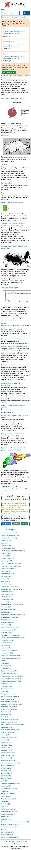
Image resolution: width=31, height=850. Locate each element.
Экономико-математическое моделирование (15, 822)
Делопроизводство (7, 591)
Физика (5, 791)
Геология (5, 581)
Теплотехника (6, 768)
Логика (4, 660)
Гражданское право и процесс (11, 589)
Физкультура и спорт (9, 793)
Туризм (4, 781)
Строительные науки (8, 752)
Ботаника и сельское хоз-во (11, 563)
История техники (7, 622)
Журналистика (7, 599)
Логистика (5, 663)
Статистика (5, 747)
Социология (6, 745)
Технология (6, 770)
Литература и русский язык (11, 658)
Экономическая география (10, 824)
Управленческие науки (9, 788)
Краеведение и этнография (10, 635)
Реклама (5, 735)
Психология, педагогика (10, 729)
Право (4, 717)
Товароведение (6, 773)
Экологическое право (8, 814)
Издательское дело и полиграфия (12, 604)
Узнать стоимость (8, 72)
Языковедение (7, 834)
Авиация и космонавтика (10, 533)
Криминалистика (7, 640)
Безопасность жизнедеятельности (13, 550)
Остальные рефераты (9, 709)
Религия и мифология (9, 737)
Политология (6, 714)
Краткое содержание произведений (13, 637)
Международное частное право (11, 678)
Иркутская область (7, 183)
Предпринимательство (9, 722)
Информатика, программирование (13, 614)
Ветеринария (6, 571)
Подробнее (6, 523)
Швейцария (5, 135)
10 (26, 489)
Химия (4, 806)
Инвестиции (6, 607)
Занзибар (4, 165)
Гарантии (16, 523)
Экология (5, 816)
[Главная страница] (15, 4)
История (5, 619)
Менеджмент (6, 683)
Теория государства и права (10, 763)
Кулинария (5, 648)
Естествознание (7, 596)
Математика (6, 668)
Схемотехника (6, 758)
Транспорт (6, 775)
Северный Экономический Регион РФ (13, 98)
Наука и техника (7, 699)
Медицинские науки (8, 673)
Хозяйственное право (8, 809)
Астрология (5, 543)
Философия (6, 796)
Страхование (6, 750)
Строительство (7, 755)
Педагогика (6, 712)
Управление (6, 786)
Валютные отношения (8, 568)
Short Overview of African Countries (12, 202)
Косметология (6, 632)
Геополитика (6, 584)
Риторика (5, 740)
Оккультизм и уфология (9, 706)
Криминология (6, 642)
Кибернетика (6, 625)
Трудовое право (7, 778)
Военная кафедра (7, 573)
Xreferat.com (5, 17)
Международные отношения (11, 681)
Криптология (5, 645)
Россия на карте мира (8, 365)
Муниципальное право (9, 694)
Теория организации (8, 765)
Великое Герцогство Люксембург (11, 329)
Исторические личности (9, 617)
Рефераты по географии (18, 17)
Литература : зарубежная (10, 655)
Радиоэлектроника (8, 732)
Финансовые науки (8, 798)
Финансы (5, 801)
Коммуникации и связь (9, 627)
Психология (6, 727)
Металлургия (6, 686)
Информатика (6, 612)
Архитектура (6, 540)
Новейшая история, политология (12, 704)
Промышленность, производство (12, 724)
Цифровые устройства (9, 811)
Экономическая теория (9, 827)
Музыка (5, 691)
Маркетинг (6, 665)
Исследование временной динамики (13, 339)
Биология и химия (8, 558)
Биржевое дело (6, 561)
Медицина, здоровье (9, 671)
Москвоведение (7, 689)
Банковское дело (8, 548)
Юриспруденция (7, 832)
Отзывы (24, 523)
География (6, 576)
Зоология (5, 602)
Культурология (7, 653)
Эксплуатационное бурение (10, 287)
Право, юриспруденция (9, 719)
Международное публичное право (12, 676)
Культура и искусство (9, 650)
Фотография (5, 804)
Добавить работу (21, 841)
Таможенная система (8, 760)
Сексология (6, 742)
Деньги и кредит (7, 594)
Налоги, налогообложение (10, 696)
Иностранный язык (8, 609)
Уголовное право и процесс (10, 783)
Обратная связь (9, 841)
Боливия (4, 323)
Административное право (10, 535)
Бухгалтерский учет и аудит (11, 566)
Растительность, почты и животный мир (14, 346)
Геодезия (5, 579)
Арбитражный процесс (9, 538)
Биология (5, 556)
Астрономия (6, 545)
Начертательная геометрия (10, 701)
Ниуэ (3, 193)
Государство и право (9, 586)
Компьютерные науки (8, 630)
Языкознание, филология (10, 837)
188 (6, 491)
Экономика (6, 819)
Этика (4, 829)
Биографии (6, 553)
